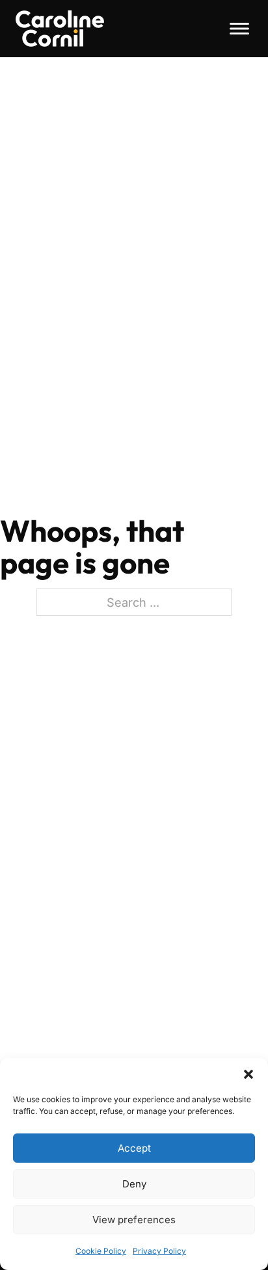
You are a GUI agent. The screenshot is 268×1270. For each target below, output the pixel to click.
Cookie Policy (100, 1251)
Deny (134, 1184)
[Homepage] (60, 28)
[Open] (239, 28)
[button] (248, 1074)
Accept (134, 1148)
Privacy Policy (159, 1251)
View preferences (134, 1219)
